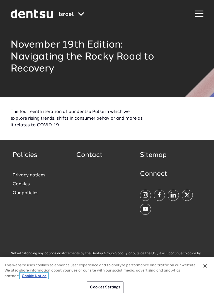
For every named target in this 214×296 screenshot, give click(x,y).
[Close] (205, 266)
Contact (89, 155)
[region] (107, 276)
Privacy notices (29, 175)
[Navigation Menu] (199, 14)
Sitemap (153, 155)
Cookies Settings (105, 287)
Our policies (25, 193)
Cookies (21, 184)
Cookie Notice (34, 276)
